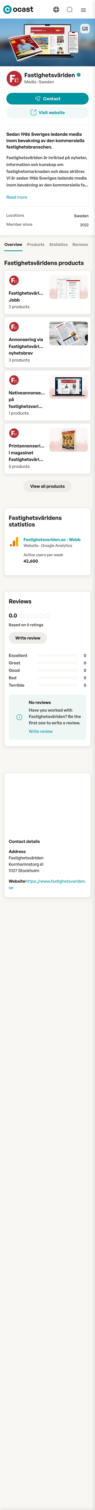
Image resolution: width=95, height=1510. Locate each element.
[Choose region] (56, 9)
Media (30, 81)
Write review (27, 638)
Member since (19, 224)
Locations (15, 215)
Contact (51, 98)
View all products (47, 486)
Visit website (52, 112)
